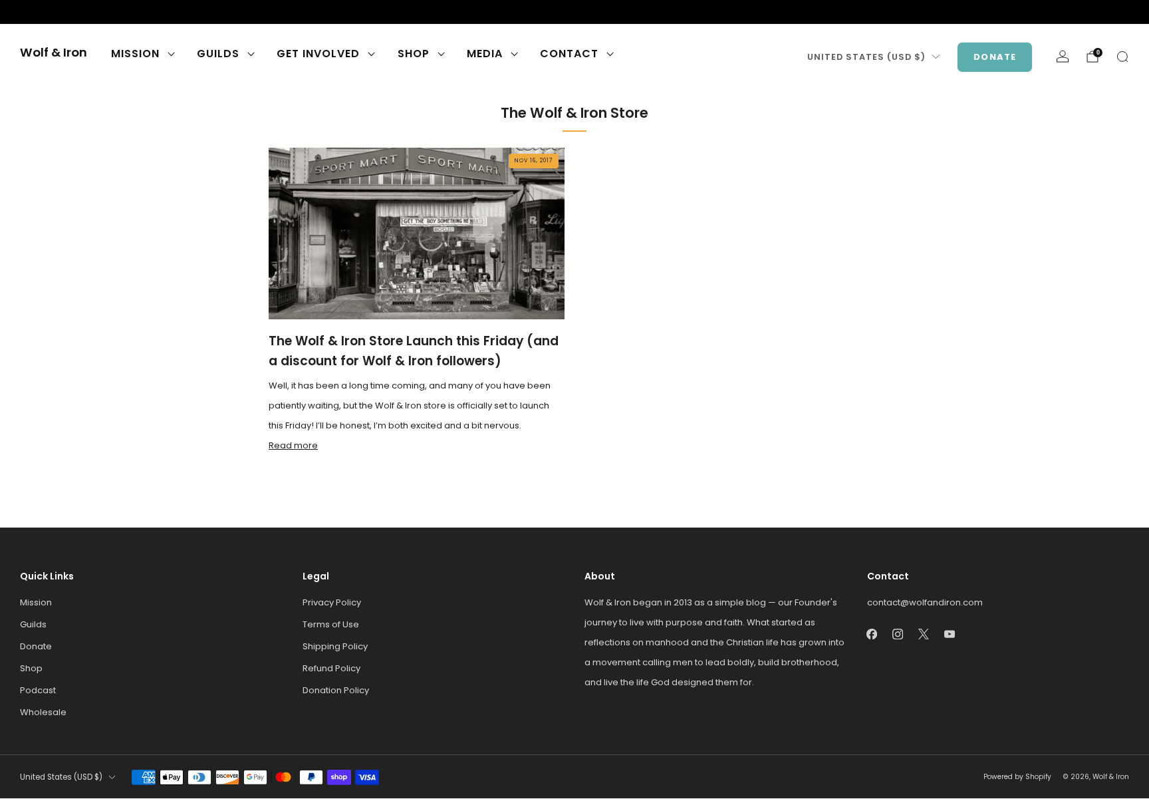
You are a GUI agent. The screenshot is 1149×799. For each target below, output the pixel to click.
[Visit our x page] (69, 12)
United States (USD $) (866, 57)
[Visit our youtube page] (90, 12)
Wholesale (43, 712)
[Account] (1062, 56)
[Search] (1122, 56)
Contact (569, 53)
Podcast (38, 690)
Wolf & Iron (53, 53)
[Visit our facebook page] (26, 12)
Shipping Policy (335, 646)
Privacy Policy (332, 602)
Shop (414, 53)
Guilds (218, 53)
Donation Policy (336, 690)
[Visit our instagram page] (48, 12)
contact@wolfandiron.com (925, 602)
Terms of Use (331, 624)
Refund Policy (331, 668)
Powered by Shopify (1017, 777)
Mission (135, 53)
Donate (994, 57)
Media (485, 53)
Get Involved (318, 53)
